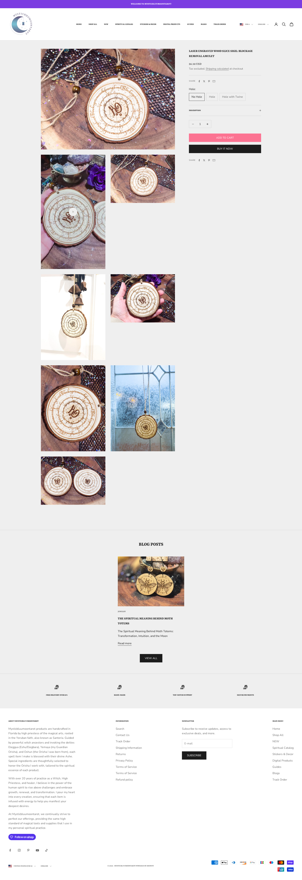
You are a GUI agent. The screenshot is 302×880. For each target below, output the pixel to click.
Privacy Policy (124, 761)
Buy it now (225, 149)
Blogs (204, 24)
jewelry (122, 611)
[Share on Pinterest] (209, 81)
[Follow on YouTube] (37, 850)
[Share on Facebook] (199, 81)
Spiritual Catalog (124, 24)
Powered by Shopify (145, 866)
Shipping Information (129, 748)
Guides (190, 24)
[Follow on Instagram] (19, 850)
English (261, 24)
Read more (125, 643)
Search (120, 729)
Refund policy (124, 780)
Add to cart (225, 137)
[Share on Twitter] (204, 81)
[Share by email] (214, 81)
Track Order (220, 24)
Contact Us (123, 735)
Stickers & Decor (148, 24)
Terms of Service (126, 767)
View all (151, 658)
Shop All (93, 24)
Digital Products (171, 24)
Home (79, 24)
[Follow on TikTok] (46, 850)
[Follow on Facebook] (10, 850)
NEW (106, 24)
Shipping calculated (217, 69)
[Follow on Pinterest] (28, 850)
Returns (121, 754)
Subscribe (194, 755)
